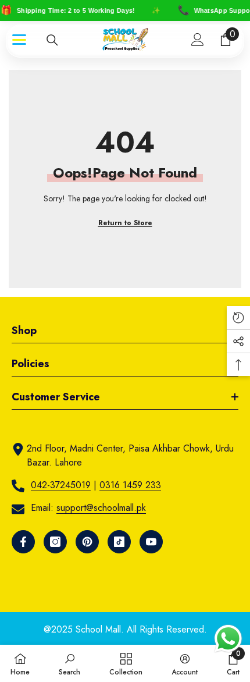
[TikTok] (119, 541)
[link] (69, 663)
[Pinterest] (87, 541)
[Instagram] (55, 541)
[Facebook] (23, 541)
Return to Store (125, 223)
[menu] (19, 40)
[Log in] (197, 39)
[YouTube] (151, 541)
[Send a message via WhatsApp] (228, 639)
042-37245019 (61, 485)
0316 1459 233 (130, 485)
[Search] (52, 40)
